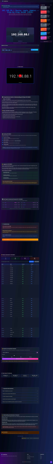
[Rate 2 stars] (34, 438)
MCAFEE (3, 277)
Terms (41, 458)
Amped (2, 273)
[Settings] (52, 1)
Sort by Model (37, 261)
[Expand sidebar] (1, 1)
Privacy (41, 457)
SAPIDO (3, 334)
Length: (3, 354)
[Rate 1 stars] (33, 438)
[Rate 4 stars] (37, 438)
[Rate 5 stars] (38, 438)
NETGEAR (3, 330)
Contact (41, 456)
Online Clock (28, 455)
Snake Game (28, 457)
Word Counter (28, 458)
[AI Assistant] (51, 462)
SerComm (3, 336)
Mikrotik (3, 279)
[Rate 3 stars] (36, 438)
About (40, 455)
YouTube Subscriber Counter (30, 456)
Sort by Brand (31, 261)
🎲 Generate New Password (20, 358)
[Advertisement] (20, 21)
